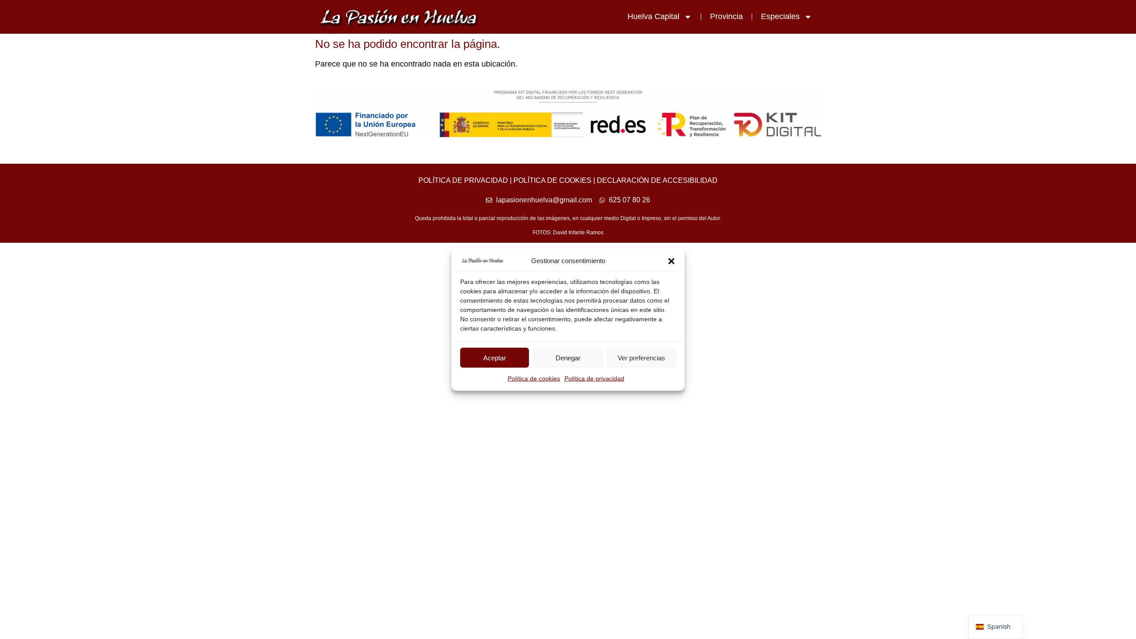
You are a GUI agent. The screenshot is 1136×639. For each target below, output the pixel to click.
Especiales (780, 16)
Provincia (726, 16)
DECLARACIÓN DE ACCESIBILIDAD (657, 180)
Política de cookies (534, 378)
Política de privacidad (594, 378)
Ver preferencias (641, 357)
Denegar (568, 357)
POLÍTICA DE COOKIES (552, 180)
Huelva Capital (653, 16)
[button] (671, 260)
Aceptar (494, 357)
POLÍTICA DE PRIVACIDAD (463, 180)
